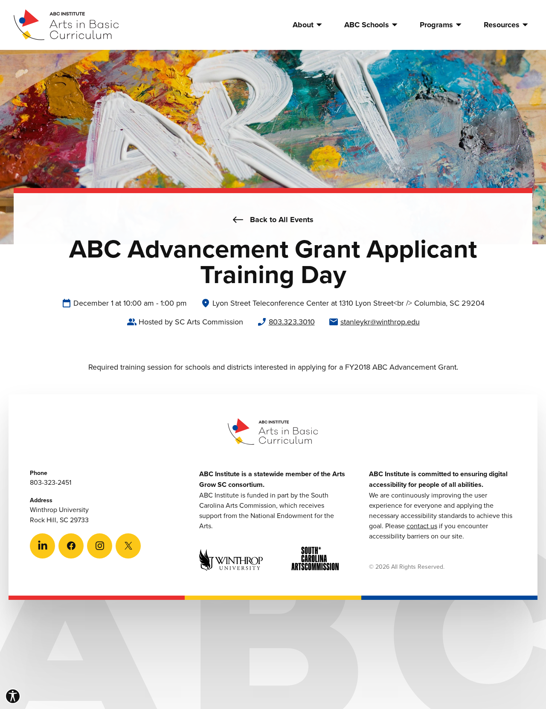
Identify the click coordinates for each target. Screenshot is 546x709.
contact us (422, 525)
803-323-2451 (50, 482)
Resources (502, 24)
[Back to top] (516, 679)
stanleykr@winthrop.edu (380, 321)
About (303, 24)
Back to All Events (282, 219)
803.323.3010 (292, 321)
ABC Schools (366, 24)
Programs (436, 24)
